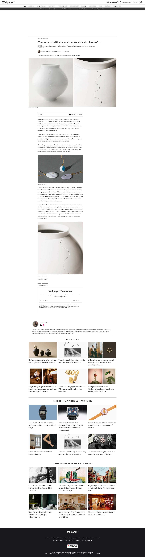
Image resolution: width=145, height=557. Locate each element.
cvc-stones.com (42, 285)
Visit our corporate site (88, 552)
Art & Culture (52, 6)
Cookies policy (95, 538)
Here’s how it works (76, 55)
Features (67, 51)
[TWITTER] (41, 325)
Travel (100, 6)
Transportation (92, 6)
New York (50, 134)
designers (51, 130)
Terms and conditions (74, 538)
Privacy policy (86, 538)
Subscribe (135, 2)
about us (47, 538)
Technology (83, 6)
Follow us (73, 114)
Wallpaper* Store (117, 6)
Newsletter (80, 114)
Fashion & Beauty (74, 6)
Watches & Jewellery (62, 6)
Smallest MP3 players (82, 9)
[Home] (24, 6)
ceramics (48, 119)
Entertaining (107, 6)
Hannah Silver (46, 51)
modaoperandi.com (43, 283)
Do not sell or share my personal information (78, 540)
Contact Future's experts (58, 538)
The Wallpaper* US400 (67, 9)
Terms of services (56, 305)
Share (41, 114)
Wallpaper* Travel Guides (97, 9)
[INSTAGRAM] (44, 325)
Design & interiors (41, 6)
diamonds (66, 134)
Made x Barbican (53, 9)
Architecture (31, 6)
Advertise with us (58, 540)
